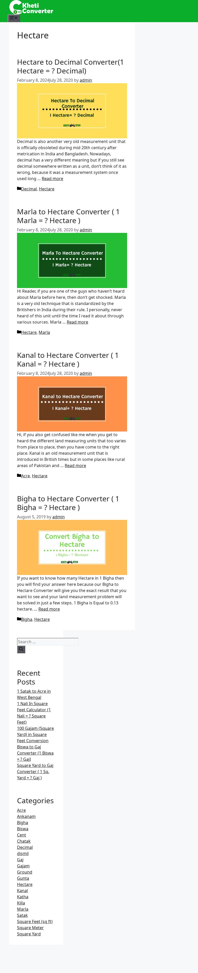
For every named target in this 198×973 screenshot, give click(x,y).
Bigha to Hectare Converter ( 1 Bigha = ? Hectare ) (68, 503)
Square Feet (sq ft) (35, 921)
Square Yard (29, 934)
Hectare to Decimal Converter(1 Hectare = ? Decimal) (70, 66)
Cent (21, 835)
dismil (23, 853)
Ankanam (26, 816)
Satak (22, 915)
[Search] (21, 649)
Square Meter (30, 927)
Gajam (23, 866)
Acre (25, 476)
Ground (24, 872)
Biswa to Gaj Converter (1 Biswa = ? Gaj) (35, 753)
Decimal (29, 189)
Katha (22, 897)
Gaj (20, 859)
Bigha (26, 619)
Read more (52, 178)
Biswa (22, 829)
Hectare (46, 189)
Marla (44, 332)
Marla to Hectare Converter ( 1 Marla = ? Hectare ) (68, 216)
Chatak (24, 841)
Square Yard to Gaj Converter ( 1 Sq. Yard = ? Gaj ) (35, 772)
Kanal (22, 890)
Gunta (23, 878)
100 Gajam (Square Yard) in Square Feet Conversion (35, 734)
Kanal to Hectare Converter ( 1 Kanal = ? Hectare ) (68, 359)
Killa (21, 903)
